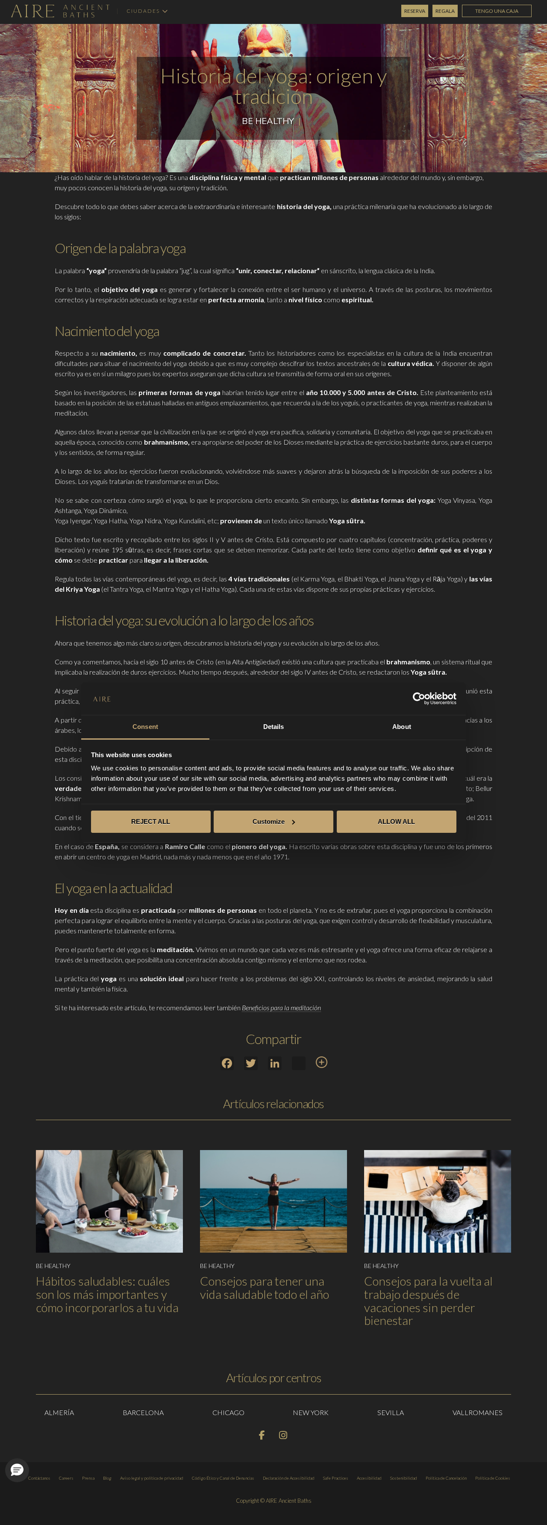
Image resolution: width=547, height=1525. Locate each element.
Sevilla (390, 1412)
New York (311, 1412)
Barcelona (143, 1412)
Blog (107, 1478)
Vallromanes (478, 1412)
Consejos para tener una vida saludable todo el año (264, 1287)
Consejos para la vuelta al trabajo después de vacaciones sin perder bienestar (428, 1300)
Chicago (228, 1412)
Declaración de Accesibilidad (289, 1478)
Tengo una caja (496, 11)
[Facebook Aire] (263, 1436)
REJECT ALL (150, 821)
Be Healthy (268, 120)
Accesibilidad (369, 1478)
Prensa (88, 1478)
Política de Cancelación (446, 1478)
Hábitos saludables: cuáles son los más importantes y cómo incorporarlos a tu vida (107, 1294)
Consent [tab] (145, 726)
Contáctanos (39, 1478)
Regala (445, 11)
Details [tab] (273, 726)
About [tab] (401, 726)
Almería (59, 1412)
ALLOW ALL (396, 821)
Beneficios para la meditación (281, 1007)
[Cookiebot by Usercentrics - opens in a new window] (419, 698)
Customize (269, 821)
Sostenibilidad (403, 1478)
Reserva (414, 11)
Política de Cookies (492, 1478)
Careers (66, 1478)
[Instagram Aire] (284, 1436)
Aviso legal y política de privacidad (151, 1478)
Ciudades (143, 11)
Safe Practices (335, 1478)
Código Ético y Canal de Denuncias (223, 1478)
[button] (17, 1470)
